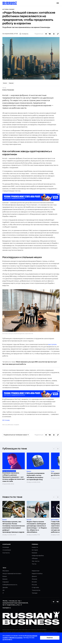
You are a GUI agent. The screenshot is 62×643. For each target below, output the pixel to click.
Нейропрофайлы (38, 555)
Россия (34, 584)
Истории (5, 9)
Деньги (34, 576)
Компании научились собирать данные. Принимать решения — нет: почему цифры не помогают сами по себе (13, 477)
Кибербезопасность (10, 584)
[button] (58, 3)
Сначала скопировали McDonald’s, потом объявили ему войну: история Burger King (35, 476)
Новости (35, 547)
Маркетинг (35, 570)
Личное (34, 579)
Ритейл (34, 582)
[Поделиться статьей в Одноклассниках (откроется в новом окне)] (54, 33)
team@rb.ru (7, 607)
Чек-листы (35, 561)
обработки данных (16, 637)
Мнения (34, 552)
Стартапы (35, 587)
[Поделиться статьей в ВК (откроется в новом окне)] (50, 33)
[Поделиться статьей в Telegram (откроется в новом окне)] (45, 33)
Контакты (6, 552)
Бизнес (12, 9)
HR (3, 590)
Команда (6, 547)
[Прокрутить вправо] (58, 448)
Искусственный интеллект (12, 573)
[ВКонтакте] (57, 601)
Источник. (6, 420)
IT (3, 593)
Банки (5, 576)
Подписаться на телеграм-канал (15, 434)
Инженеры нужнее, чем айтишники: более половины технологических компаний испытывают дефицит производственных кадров (13, 527)
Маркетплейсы (37, 573)
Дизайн (5, 587)
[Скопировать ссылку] (58, 33)
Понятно (50, 637)
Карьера (11, 83)
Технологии (36, 590)
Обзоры (35, 558)
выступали (52, 344)
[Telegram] (53, 601)
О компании (7, 550)
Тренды (34, 593)
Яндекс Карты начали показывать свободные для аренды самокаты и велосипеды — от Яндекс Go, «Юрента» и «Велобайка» (37, 527)
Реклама (6, 570)
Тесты (34, 564)
